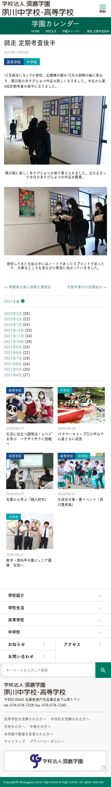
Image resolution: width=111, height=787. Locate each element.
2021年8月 (13, 352)
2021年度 (12, 301)
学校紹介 (16, 595)
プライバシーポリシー (47, 741)
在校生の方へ (14, 726)
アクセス (72, 644)
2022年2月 (13, 318)
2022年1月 (13, 324)
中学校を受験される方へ (70, 718)
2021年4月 (13, 374)
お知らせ (16, 644)
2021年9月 (13, 346)
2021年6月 (13, 363)
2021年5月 (13, 369)
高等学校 (16, 619)
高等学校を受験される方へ (25, 718)
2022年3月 (13, 313)
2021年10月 (14, 341)
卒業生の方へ (40, 726)
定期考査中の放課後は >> (87, 287)
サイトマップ (14, 741)
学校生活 (16, 607)
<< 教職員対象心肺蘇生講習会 (27, 287)
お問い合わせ (21, 656)
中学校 (14, 632)
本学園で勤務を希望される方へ (28, 733)
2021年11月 (14, 335)
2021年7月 (13, 358)
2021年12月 (14, 330)
